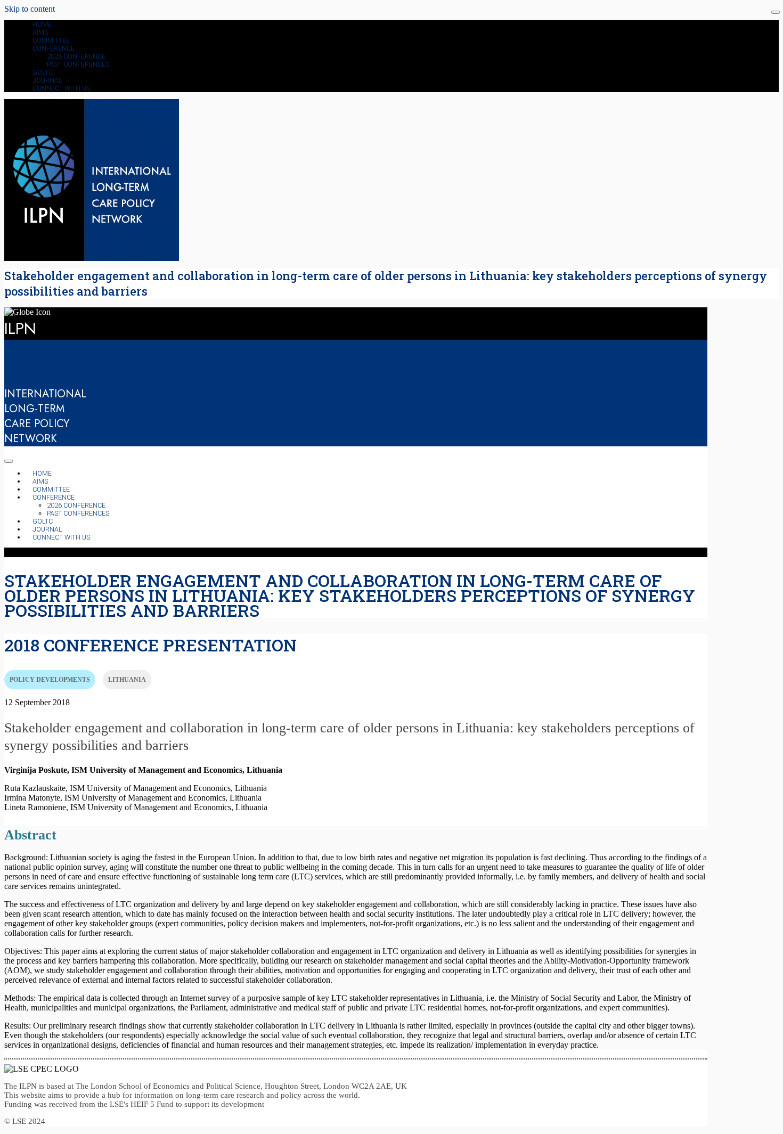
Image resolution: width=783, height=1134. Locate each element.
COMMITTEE (51, 40)
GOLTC (42, 72)
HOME (42, 24)
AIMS (40, 32)
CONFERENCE (53, 48)
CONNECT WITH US (61, 88)
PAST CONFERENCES (78, 64)
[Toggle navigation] (775, 12)
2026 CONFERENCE (76, 56)
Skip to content (29, 8)
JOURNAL (47, 80)
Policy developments (50, 679)
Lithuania (127, 679)
